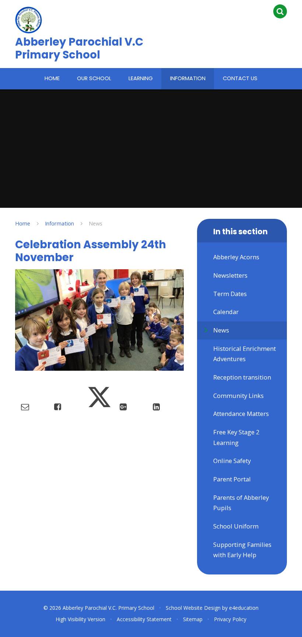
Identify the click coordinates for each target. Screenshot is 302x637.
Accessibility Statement (144, 619)
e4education (244, 607)
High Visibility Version (80, 619)
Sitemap (193, 619)
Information (59, 223)
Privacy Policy (230, 619)
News (95, 223)
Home (22, 223)
